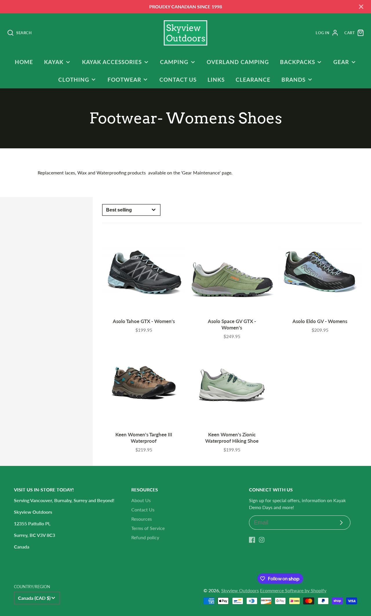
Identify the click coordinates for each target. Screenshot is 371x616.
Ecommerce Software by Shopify (293, 590)
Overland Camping (238, 62)
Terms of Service (148, 528)
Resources (141, 519)
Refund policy (145, 537)
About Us (141, 500)
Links (216, 79)
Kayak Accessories (112, 62)
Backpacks (297, 62)
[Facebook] (252, 540)
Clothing (73, 79)
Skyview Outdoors (240, 590)
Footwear (124, 79)
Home (24, 62)
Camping (174, 62)
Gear (341, 62)
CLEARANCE (253, 79)
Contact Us (178, 79)
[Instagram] (262, 540)
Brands (293, 79)
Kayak (53, 62)
